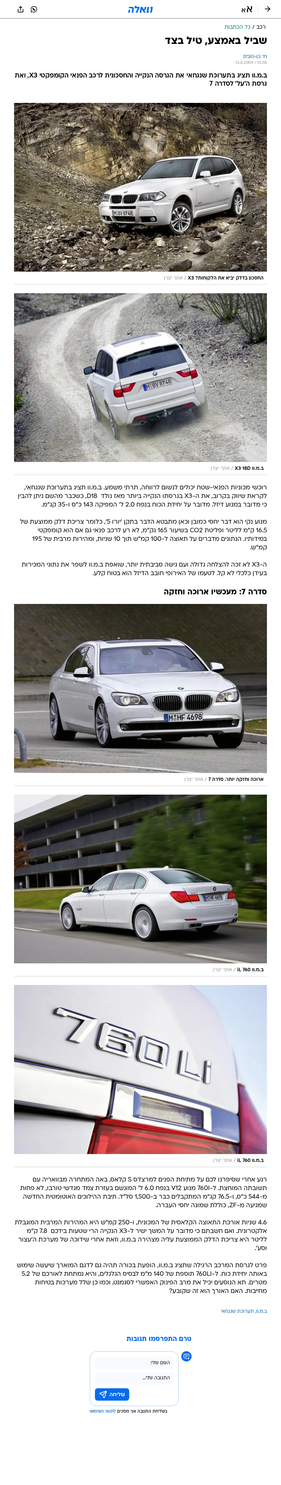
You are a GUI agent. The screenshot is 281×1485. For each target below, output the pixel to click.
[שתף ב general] (20, 9)
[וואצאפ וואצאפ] (33, 9)
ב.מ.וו (261, 1311)
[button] (247, 9)
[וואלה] (140, 9)
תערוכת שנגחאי (237, 1311)
